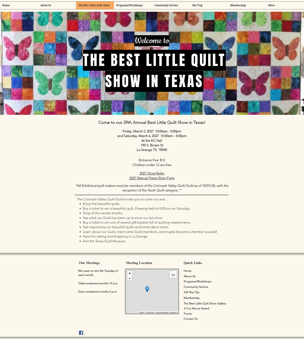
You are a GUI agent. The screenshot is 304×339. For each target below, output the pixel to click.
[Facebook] (81, 333)
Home (187, 271)
